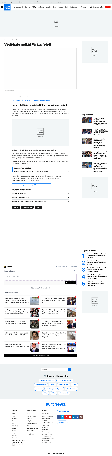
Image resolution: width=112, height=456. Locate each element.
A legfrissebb (18, 7)
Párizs (16, 207)
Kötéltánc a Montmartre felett (20, 197)
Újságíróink (15, 438)
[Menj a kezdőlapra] (7, 7)
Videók (14, 433)
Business (41, 7)
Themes (14, 410)
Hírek (8, 39)
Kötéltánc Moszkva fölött (19, 193)
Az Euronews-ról (46, 413)
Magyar (5, 2)
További (44, 410)
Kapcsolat (45, 429)
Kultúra (60, 7)
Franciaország (19, 39)
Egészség (73, 7)
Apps (28, 425)
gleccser (39, 388)
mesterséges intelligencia (54, 388)
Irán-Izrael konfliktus (47, 380)
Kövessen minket (32, 423)
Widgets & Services (32, 428)
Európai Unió (64, 393)
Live (108, 7)
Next (54, 7)
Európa (27, 7)
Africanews (30, 430)
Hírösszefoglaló (31, 416)
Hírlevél (61, 422)
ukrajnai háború (41, 384)
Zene (74, 384)
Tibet (45, 393)
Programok (15, 435)
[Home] (4, 39)
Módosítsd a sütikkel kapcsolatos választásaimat (48, 440)
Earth (66, 7)
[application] (40, 68)
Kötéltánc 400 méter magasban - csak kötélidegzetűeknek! (31, 171)
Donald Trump (71, 388)
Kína (53, 393)
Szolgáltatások (31, 410)
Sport (38, 207)
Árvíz (52, 384)
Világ (34, 7)
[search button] (55, 2)
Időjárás (29, 418)
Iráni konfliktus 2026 (65, 380)
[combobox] (64, 2)
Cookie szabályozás (48, 422)
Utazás (48, 7)
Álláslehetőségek (47, 432)
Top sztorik (87, 114)
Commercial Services (48, 416)
